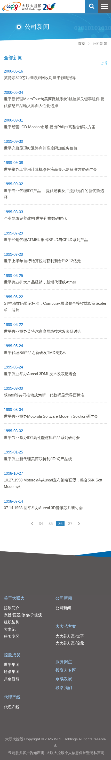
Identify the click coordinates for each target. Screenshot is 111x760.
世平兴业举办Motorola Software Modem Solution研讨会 (51, 416)
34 (41, 523)
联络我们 (64, 687)
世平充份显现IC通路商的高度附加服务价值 (40, 148)
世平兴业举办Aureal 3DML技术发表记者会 (40, 374)
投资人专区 (66, 670)
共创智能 (11, 679)
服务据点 (64, 661)
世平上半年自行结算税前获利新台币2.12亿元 (42, 261)
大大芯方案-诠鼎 (70, 643)
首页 (81, 43)
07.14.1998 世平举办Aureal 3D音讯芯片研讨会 (43, 508)
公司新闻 (64, 598)
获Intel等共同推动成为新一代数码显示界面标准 (44, 395)
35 (51, 523)
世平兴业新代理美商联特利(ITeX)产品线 (38, 459)
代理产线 (12, 697)
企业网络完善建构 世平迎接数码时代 (35, 218)
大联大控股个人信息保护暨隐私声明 (75, 753)
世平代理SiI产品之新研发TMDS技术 (35, 352)
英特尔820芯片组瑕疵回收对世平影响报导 (40, 77)
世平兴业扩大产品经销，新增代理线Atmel (40, 282)
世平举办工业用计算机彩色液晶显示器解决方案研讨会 (50, 169)
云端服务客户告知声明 (26, 753)
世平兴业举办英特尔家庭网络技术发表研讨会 (42, 331)
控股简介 (11, 608)
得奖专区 (11, 636)
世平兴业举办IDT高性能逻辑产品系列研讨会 (42, 437)
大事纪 (9, 629)
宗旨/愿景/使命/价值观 (23, 615)
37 (70, 523)
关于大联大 (14, 598)
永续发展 (64, 679)
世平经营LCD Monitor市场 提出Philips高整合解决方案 (50, 127)
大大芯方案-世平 (70, 636)
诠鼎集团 (11, 671)
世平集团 (11, 664)
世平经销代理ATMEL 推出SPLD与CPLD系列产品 (46, 239)
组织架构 (11, 622)
